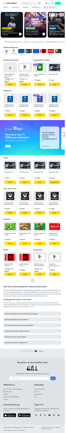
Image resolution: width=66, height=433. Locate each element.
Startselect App (38, 394)
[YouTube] (50, 415)
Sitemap (16, 430)
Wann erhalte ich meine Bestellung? (13, 389)
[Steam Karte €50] (39, 165)
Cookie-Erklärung (8, 430)
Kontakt (5, 399)
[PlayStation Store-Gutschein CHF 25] (25, 98)
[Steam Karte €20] (54, 67)
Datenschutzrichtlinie (28, 427)
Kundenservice (40, 305)
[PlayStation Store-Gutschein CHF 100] (54, 98)
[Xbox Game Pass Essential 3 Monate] (40, 196)
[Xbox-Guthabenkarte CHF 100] (40, 68)
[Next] (9, 146)
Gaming (5, 7)
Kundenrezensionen (39, 389)
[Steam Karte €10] (10, 165)
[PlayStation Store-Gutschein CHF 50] (40, 98)
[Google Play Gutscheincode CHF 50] (54, 257)
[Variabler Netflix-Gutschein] (10, 257)
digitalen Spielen (40, 294)
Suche (53, 378)
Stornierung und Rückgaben (11, 397)
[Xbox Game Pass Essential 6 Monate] (55, 196)
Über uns (36, 391)
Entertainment (15, 7)
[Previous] (6, 146)
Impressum (22, 430)
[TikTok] (45, 415)
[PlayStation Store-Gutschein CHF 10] (10, 98)
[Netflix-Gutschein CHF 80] (25, 257)
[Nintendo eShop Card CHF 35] (10, 226)
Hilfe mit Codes (7, 391)
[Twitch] (54, 415)
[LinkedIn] (59, 415)
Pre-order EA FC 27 (51, 7)
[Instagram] (36, 415)
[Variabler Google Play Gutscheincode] (25, 67)
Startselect (39, 384)
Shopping (25, 7)
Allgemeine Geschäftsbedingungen (12, 427)
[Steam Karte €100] (54, 165)
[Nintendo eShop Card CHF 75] (25, 226)
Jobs (35, 397)
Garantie (5, 394)
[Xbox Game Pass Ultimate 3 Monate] (25, 196)
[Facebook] (41, 415)
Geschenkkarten (27, 290)
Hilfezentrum (9, 384)
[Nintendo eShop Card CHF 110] (39, 226)
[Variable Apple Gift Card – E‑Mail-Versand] (10, 68)
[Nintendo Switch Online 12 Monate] (54, 226)
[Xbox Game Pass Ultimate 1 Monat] (10, 196)
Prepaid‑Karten (36, 7)
